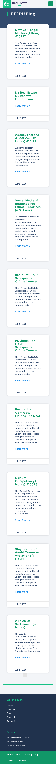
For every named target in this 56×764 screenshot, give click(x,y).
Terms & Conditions (16, 760)
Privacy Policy (31, 754)
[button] (50, 3)
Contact (11, 717)
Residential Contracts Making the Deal (27, 413)
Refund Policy (13, 754)
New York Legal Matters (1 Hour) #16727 (27, 33)
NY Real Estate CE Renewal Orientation (26, 96)
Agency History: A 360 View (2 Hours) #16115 (27, 138)
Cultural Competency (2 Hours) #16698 (26, 481)
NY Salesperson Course (18, 737)
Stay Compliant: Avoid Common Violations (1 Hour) (27, 554)
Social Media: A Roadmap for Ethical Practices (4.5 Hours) (28, 205)
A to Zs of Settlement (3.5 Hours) (27, 624)
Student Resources (16, 745)
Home (10, 705)
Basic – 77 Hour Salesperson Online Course (26, 278)
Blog (9, 713)
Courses (11, 709)
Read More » (22, 63)
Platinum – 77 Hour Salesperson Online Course (26, 345)
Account (11, 721)
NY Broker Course (15, 741)
